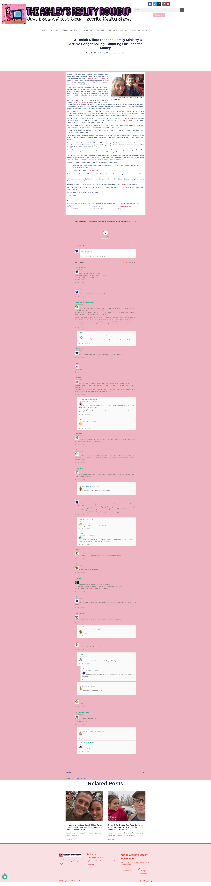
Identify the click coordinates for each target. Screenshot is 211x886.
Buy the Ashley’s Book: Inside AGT (96, 858)
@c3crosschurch (132, 165)
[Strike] (88, 256)
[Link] (100, 256)
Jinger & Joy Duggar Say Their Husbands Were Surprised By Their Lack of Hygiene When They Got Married (125, 827)
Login (134, 245)
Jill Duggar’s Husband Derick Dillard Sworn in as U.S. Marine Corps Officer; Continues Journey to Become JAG (84, 827)
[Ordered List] (91, 256)
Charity (96, 221)
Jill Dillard (133, 221)
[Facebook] (150, 4)
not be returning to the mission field (97, 78)
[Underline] (86, 256)
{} (102, 256)
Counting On (75, 30)
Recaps (133, 30)
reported (81, 102)
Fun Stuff (100, 30)
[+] (105, 256)
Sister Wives (88, 30)
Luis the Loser (89, 629)
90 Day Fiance (52, 30)
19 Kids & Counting (111, 53)
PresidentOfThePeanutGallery (93, 335)
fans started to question (104, 135)
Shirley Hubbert (81, 267)
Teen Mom (112, 30)
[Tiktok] (164, 4)
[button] (78, 778)
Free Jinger (88, 486)
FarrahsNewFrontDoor (91, 731)
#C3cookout (105, 165)
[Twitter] (155, 4)
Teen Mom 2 (123, 30)
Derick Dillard (111, 221)
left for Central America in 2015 (127, 120)
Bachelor (64, 30)
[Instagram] (159, 4)
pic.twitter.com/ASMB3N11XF (79, 167)
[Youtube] (168, 4)
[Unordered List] (93, 256)
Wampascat (79, 349)
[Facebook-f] (141, 881)
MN (86, 656)
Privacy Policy (91, 864)
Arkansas (91, 221)
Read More (69, 839)
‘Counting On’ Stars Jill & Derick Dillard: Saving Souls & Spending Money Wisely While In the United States (129, 205)
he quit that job (124, 184)
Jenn (90, 670)
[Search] (182, 10)
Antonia (87, 401)
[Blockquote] (95, 256)
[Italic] (84, 256)
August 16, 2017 (94, 170)
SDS (77, 363)
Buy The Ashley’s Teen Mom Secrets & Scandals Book (102, 861)
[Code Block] (98, 256)
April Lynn (79, 433)
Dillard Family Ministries (123, 221)
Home (42, 30)
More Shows (143, 30)
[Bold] (82, 256)
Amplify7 (65, 881)
